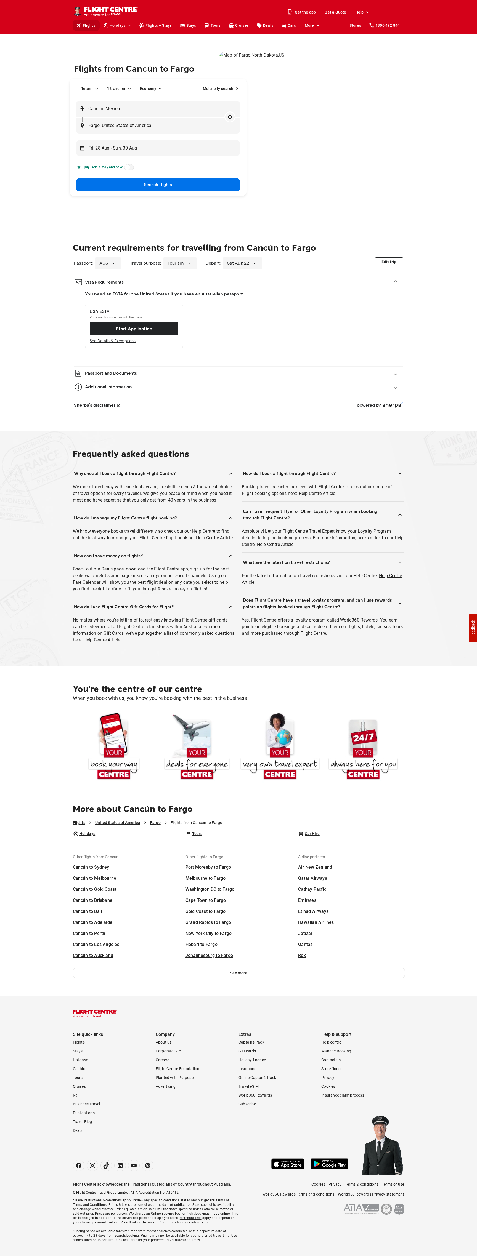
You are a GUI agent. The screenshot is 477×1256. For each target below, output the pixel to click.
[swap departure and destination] (229, 116)
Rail (76, 1095)
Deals (268, 25)
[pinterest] (147, 1165)
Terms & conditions (361, 1184)
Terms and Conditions (90, 1205)
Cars (292, 25)
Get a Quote (335, 12)
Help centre (331, 1042)
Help (359, 12)
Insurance (247, 1068)
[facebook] (78, 1165)
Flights (89, 25)
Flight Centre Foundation (178, 1068)
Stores (355, 25)
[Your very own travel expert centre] (280, 747)
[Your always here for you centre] (363, 747)
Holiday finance (252, 1060)
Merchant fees (191, 1218)
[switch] (128, 168)
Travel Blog (82, 1121)
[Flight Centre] (95, 1013)
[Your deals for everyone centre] (197, 747)
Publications (84, 1113)
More (309, 25)
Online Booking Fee (166, 1213)
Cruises (242, 25)
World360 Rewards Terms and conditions (298, 1194)
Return (87, 88)
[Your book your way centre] (114, 747)
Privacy (327, 1077)
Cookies (328, 1086)
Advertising (166, 1086)
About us (164, 1042)
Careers (162, 1060)
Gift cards (247, 1051)
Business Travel (86, 1104)
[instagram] (92, 1165)
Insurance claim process (342, 1095)
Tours (216, 25)
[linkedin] (120, 1165)
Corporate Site (168, 1051)
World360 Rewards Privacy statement (371, 1194)
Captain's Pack (251, 1042)
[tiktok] (106, 1165)
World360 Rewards (255, 1095)
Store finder (331, 1068)
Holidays (118, 25)
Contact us (331, 1060)
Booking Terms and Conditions (152, 1222)
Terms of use (393, 1184)
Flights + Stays (158, 25)
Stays (191, 25)
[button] (239, 973)
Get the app (305, 12)
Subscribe (247, 1104)
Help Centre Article (214, 537)
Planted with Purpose (175, 1077)
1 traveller (116, 88)
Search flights (158, 184)
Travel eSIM (249, 1086)
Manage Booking (336, 1051)
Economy (148, 88)
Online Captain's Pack (257, 1077)
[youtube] (134, 1165)
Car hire (80, 1068)
